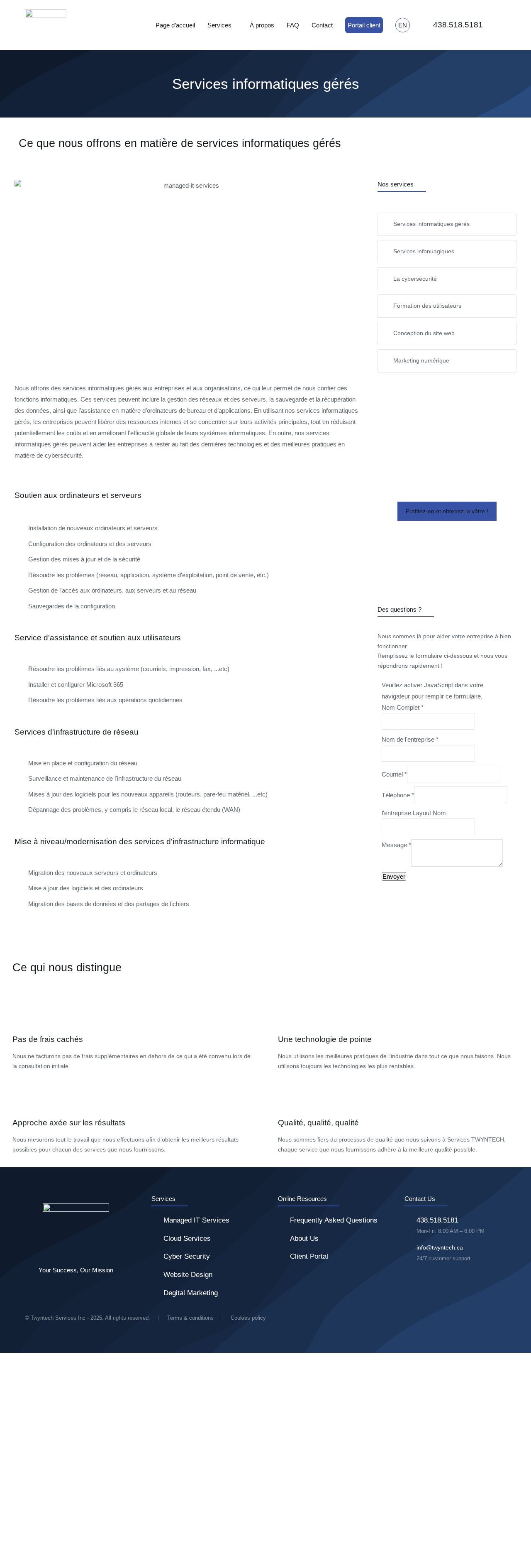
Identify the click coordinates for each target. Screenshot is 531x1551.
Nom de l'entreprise (410, 739)
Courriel (394, 774)
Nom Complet (403, 707)
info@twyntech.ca (440, 1247)
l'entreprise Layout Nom (414, 812)
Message (396, 844)
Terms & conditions (190, 1318)
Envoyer (393, 876)
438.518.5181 (458, 24)
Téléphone (398, 795)
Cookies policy (248, 1318)
